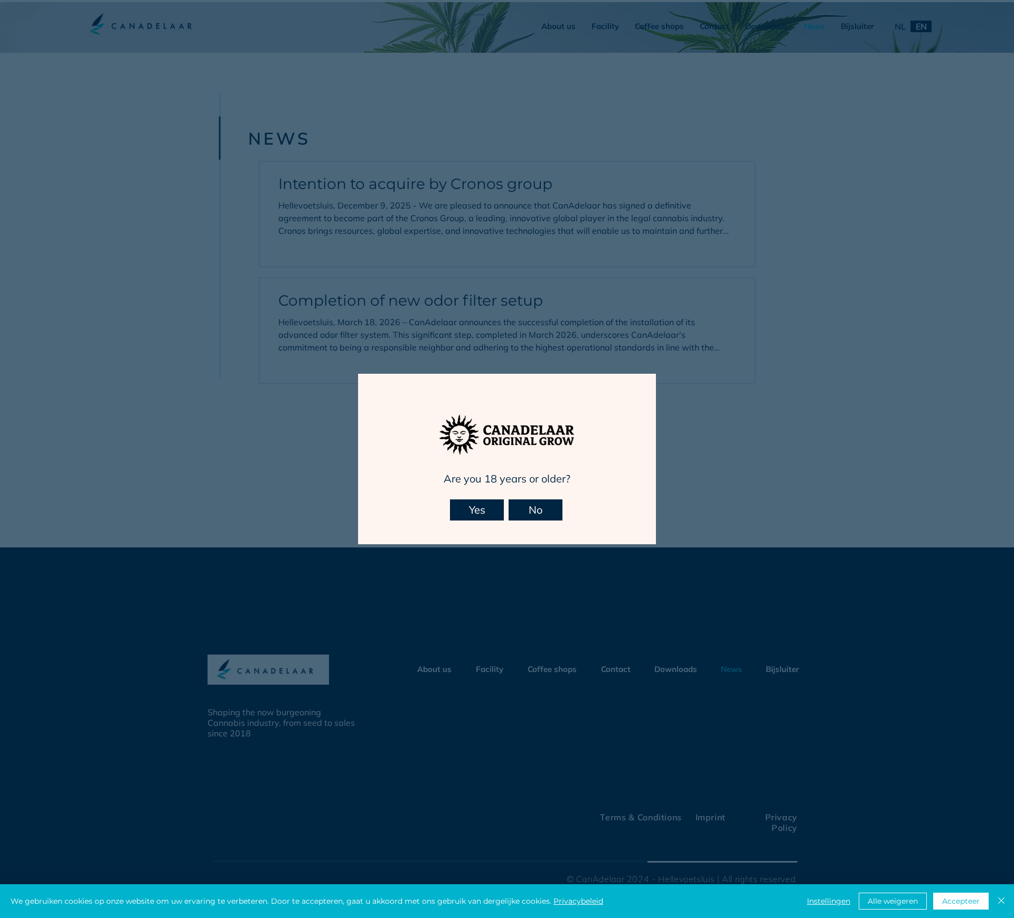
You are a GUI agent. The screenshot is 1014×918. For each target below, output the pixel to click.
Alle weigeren (893, 901)
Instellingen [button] (828, 901)
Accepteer (961, 901)
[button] (477, 509)
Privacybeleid (578, 901)
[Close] (1001, 901)
